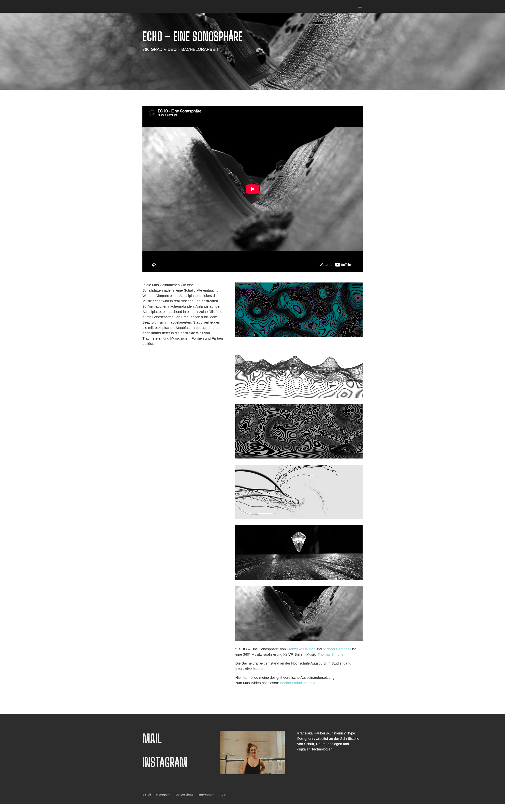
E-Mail (146, 794)
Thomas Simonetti (332, 654)
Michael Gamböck (337, 649)
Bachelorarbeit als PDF (298, 683)
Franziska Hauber (301, 649)
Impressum (206, 794)
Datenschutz (184, 794)
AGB (223, 794)
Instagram (163, 794)
